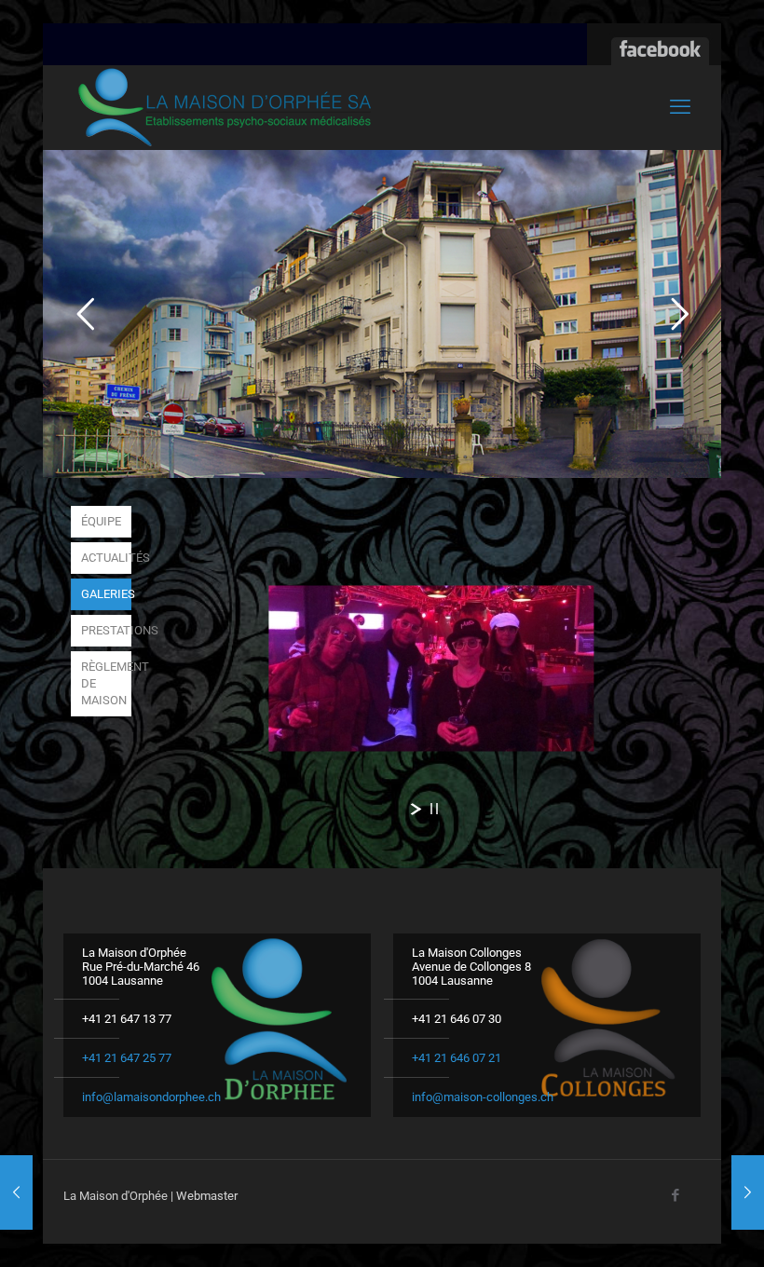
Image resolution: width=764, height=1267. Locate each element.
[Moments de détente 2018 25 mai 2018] (16, 1192)
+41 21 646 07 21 (456, 1058)
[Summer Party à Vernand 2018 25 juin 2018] (747, 1192)
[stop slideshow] (434, 808)
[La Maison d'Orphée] (224, 107)
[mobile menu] (680, 107)
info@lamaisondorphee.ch (151, 1097)
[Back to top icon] (674, 1228)
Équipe (101, 521)
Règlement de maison (106, 683)
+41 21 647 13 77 (126, 1019)
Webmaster (207, 1196)
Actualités (106, 558)
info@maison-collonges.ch (482, 1097)
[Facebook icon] (675, 1195)
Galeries (106, 594)
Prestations (106, 630)
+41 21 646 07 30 (456, 1019)
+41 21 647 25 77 (126, 1058)
